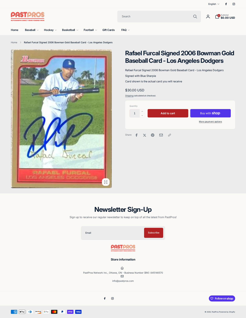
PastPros (215, 312)
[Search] (195, 16)
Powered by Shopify (227, 312)
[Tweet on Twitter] (144, 135)
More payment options (210, 121)
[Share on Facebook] (136, 135)
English (212, 4)
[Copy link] (169, 135)
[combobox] (159, 16)
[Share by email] (161, 135)
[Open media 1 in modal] (61, 118)
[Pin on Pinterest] (152, 135)
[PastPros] (123, 250)
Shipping (129, 95)
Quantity (134, 106)
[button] (225, 16)
